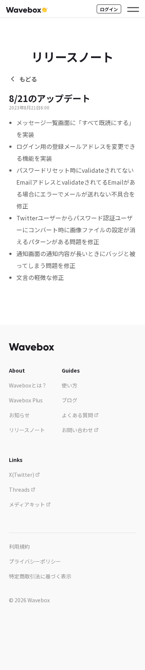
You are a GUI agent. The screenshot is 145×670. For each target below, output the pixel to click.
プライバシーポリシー (35, 561)
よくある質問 (78, 415)
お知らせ (19, 415)
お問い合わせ (78, 430)
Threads (20, 489)
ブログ (69, 400)
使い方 (69, 385)
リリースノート (27, 430)
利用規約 (19, 546)
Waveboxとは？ (28, 385)
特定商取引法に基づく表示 (40, 576)
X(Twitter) (22, 474)
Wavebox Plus (26, 400)
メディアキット (27, 504)
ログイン (109, 9)
